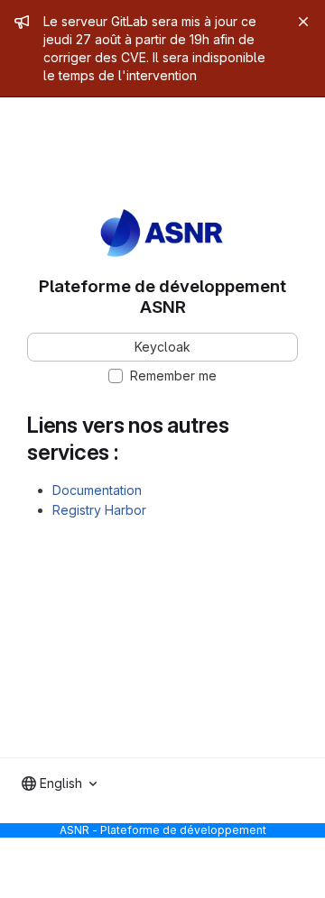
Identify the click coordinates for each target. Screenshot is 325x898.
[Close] (303, 21)
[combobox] (59, 783)
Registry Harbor (99, 510)
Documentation (97, 490)
